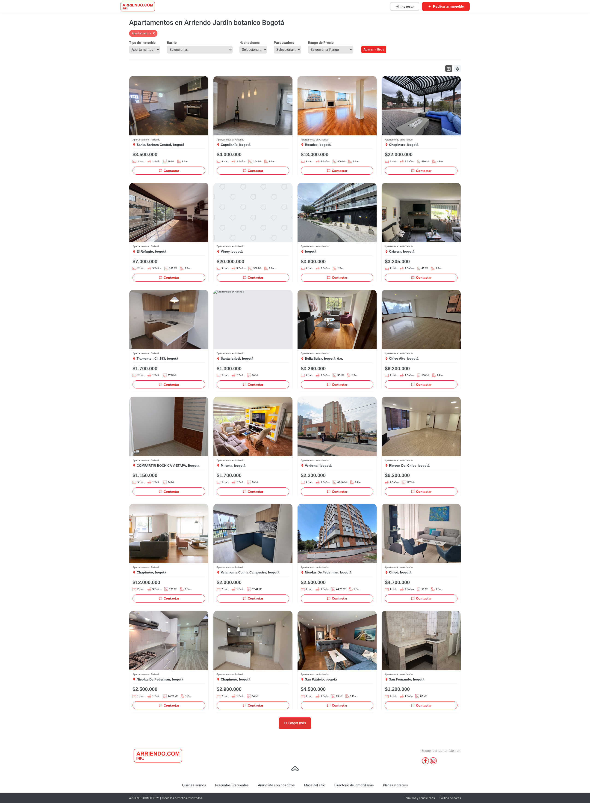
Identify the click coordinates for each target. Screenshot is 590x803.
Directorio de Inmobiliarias (354, 785)
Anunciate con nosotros (276, 785)
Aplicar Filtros (373, 49)
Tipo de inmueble (142, 43)
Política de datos (450, 798)
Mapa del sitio (314, 785)
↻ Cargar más (295, 723)
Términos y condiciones (419, 798)
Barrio (172, 43)
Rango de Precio (321, 43)
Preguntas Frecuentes (232, 785)
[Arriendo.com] (137, 6)
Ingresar (407, 6)
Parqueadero (284, 43)
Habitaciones (249, 43)
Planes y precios (395, 785)
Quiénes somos (194, 785)
